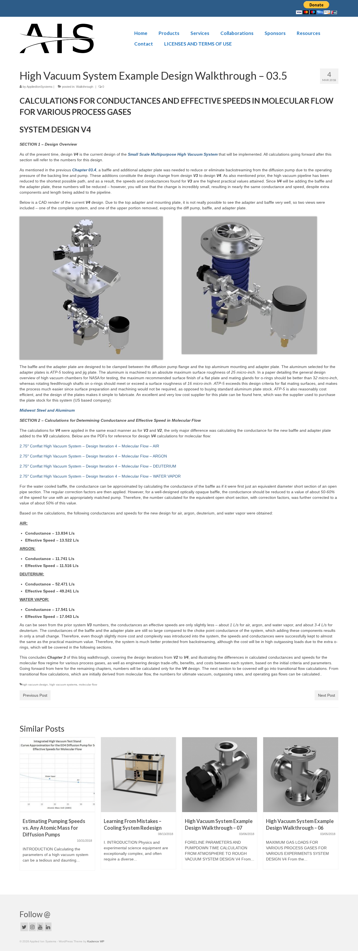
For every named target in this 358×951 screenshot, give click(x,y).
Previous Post (35, 695)
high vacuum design (35, 684)
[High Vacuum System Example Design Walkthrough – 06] (219, 774)
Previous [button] (24, 808)
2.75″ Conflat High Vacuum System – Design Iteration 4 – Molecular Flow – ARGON (93, 456)
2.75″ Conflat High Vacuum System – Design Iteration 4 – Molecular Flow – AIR (89, 446)
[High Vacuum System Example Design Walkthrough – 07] (138, 774)
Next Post (326, 695)
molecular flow (88, 684)
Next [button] (333, 808)
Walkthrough (84, 86)
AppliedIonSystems (40, 86)
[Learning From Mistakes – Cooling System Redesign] (57, 774)
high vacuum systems (63, 684)
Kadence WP (95, 941)
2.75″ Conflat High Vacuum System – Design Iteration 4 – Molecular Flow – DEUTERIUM (98, 466)
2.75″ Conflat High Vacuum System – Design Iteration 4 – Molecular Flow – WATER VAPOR (100, 476)
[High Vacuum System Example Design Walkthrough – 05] (300, 774)
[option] (57, 806)
